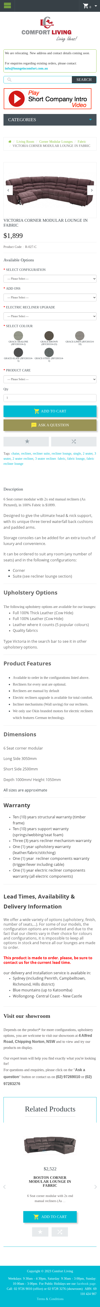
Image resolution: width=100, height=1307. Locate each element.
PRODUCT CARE (18, 370)
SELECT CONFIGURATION (26, 270)
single (77, 453)
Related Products (50, 1109)
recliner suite (41, 453)
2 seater (88, 453)
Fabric (82, 141)
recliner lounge (61, 453)
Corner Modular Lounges (56, 141)
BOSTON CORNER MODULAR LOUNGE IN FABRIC (50, 1181)
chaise (15, 453)
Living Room (25, 141)
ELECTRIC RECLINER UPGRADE (30, 307)
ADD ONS (13, 288)
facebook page (86, 1283)
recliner (26, 453)
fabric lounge (76, 458)
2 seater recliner (23, 458)
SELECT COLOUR (19, 326)
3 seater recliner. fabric (50, 458)
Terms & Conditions (50, 1299)
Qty (5, 389)
